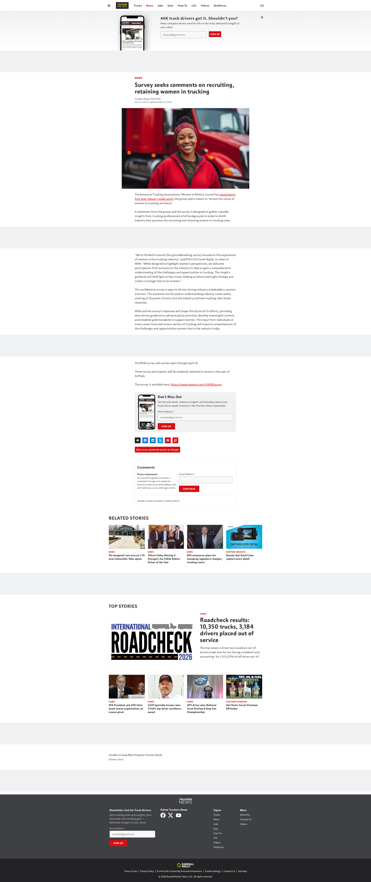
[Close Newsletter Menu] (262, 17)
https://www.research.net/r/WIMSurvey (196, 384)
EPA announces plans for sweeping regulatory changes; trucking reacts (204, 559)
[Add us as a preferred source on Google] (175, 440)
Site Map (242, 871)
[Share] (145, 440)
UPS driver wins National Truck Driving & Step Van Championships (201, 709)
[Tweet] (160, 440)
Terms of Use (130, 871)
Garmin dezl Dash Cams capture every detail (240, 557)
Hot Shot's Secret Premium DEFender (242, 707)
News (138, 77)
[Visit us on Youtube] (178, 814)
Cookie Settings (213, 871)
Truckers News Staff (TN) (147, 98)
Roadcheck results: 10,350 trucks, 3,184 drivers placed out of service (227, 630)
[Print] (138, 440)
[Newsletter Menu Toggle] (262, 5)
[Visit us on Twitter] (171, 814)
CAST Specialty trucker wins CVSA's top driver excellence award (164, 709)
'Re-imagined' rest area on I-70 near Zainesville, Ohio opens (127, 557)
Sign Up (215, 34)
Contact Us (229, 871)
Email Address (166, 411)
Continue (189, 488)
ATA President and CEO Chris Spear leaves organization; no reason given (126, 709)
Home (203, 614)
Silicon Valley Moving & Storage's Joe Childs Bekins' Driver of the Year (164, 559)
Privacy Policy (147, 871)
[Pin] (168, 440)
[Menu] (109, 5)
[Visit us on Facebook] (163, 814)
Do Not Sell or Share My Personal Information (179, 871)
